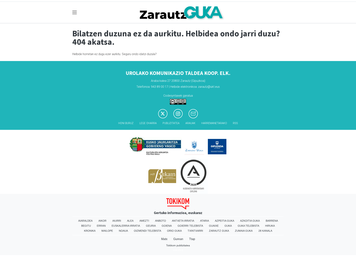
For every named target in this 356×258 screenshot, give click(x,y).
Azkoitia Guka (250, 220)
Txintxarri (195, 230)
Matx (164, 239)
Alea (130, 220)
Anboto (160, 220)
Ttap (192, 239)
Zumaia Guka (244, 230)
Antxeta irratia (183, 220)
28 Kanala (265, 230)
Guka (228, 225)
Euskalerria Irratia (126, 225)
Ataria (204, 220)
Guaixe (214, 225)
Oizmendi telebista (147, 230)
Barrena (272, 220)
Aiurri (116, 220)
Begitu (86, 225)
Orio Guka (174, 230)
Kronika (89, 230)
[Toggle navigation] (75, 12)
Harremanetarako (214, 123)
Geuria (151, 225)
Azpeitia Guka (224, 220)
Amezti (144, 220)
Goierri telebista (190, 225)
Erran (101, 225)
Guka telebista (248, 225)
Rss (235, 123)
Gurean (178, 239)
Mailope (107, 230)
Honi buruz (126, 123)
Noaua (123, 230)
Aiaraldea (85, 220)
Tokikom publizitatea (178, 245)
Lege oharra (148, 123)
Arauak (190, 123)
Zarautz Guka (219, 230)
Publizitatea (171, 123)
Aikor (102, 220)
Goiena (167, 225)
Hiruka (270, 225)
